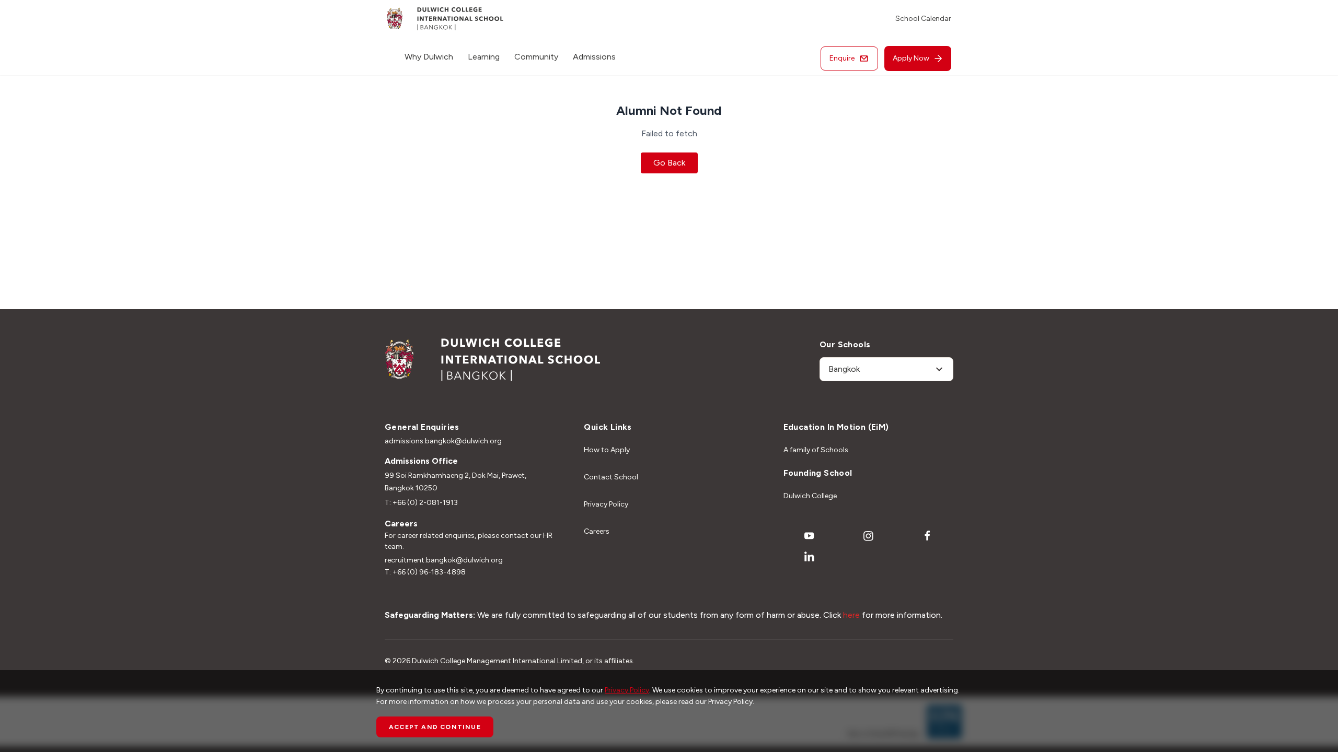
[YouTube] (809, 536)
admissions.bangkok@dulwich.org (443, 441)
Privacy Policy (606, 504)
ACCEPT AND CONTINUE (435, 727)
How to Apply (607, 449)
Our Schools (845, 344)
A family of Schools (815, 449)
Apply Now (911, 58)
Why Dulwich (429, 57)
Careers (596, 531)
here (851, 615)
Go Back (669, 163)
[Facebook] (927, 536)
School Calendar (923, 18)
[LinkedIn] (809, 556)
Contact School (611, 477)
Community (536, 57)
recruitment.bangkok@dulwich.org (444, 560)
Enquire (842, 58)
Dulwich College (810, 495)
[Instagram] (868, 536)
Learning (484, 57)
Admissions (594, 57)
